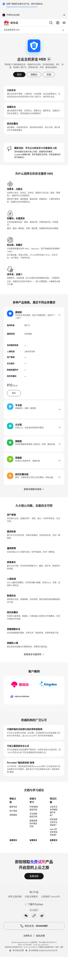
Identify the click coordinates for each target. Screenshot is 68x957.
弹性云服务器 (15, 896)
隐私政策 (40, 935)
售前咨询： (36, 925)
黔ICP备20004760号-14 (47, 942)
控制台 (34, 74)
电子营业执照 (18, 950)
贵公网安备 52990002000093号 (43, 950)
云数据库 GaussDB (50, 896)
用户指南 (13, 811)
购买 (19, 74)
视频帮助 (13, 815)
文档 (48, 74)
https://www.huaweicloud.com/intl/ (21, 7)
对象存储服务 (31, 896)
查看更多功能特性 (32, 654)
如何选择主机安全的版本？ (53, 822)
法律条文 (27, 935)
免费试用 (34, 876)
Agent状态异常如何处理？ (53, 832)
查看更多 (13, 840)
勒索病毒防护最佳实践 (33, 823)
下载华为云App (35, 904)
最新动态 (13, 807)
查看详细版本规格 (32, 489)
